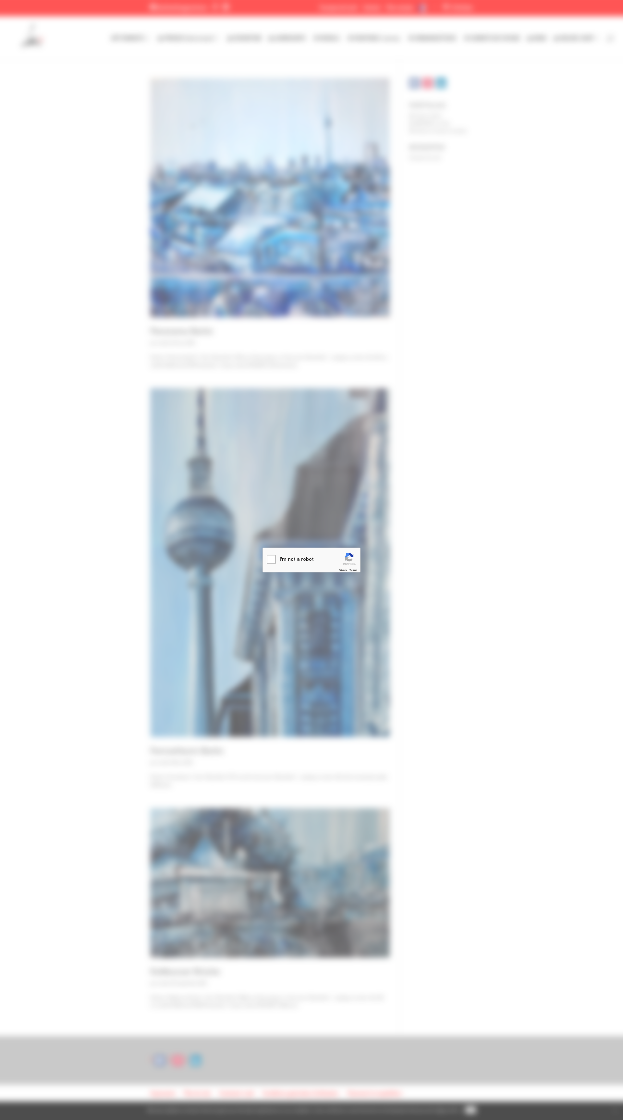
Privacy (343, 569)
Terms (353, 569)
